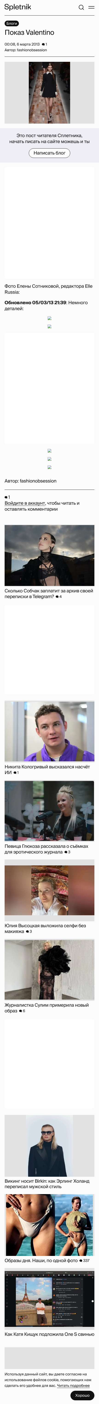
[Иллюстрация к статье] (49, 93)
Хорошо (82, 1395)
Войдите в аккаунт (25, 503)
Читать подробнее (73, 1385)
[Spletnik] (18, 7)
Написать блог (50, 153)
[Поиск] (81, 7)
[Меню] (91, 7)
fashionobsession (38, 481)
